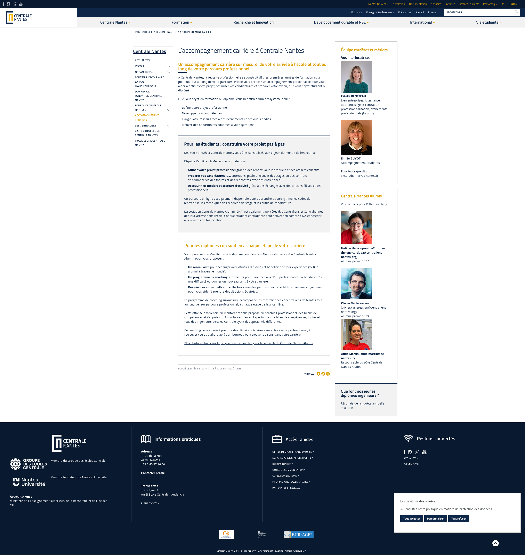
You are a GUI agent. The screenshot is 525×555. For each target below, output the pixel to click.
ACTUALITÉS (142, 60)
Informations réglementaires (290, 481)
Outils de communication (288, 469)
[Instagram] (8, 4)
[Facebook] (318, 374)
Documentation (418, 4)
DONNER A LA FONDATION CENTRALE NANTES (148, 96)
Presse (432, 12)
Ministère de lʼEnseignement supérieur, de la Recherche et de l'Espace (58, 501)
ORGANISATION (144, 72)
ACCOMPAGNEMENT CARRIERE (196, 32)
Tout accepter (411, 519)
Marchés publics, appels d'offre (291, 457)
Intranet (450, 4)
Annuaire (436, 4)
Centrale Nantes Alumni (218, 211)
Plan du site (248, 551)
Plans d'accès (149, 503)
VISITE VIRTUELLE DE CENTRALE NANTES (147, 133)
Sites (514, 4)
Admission (399, 4)
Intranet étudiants (469, 4)
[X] (323, 373)
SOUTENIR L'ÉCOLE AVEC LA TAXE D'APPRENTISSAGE (149, 82)
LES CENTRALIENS (145, 125)
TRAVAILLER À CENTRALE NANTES (150, 143)
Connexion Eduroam (284, 475)
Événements (411, 464)
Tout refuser (458, 519)
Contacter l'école (153, 473)
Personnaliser (435, 519)
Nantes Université (378, 4)
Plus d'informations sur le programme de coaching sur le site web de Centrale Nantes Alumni (248, 343)
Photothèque (490, 4)
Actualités (410, 458)
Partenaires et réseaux (286, 487)
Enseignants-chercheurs (380, 12)
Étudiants (356, 12)
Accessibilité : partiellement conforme (282, 551)
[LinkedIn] (14, 4)
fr (503, 4)
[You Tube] (21, 4)
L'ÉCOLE (140, 66)
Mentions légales (228, 551)
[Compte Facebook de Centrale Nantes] (3, 4)
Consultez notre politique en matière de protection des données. (448, 509)
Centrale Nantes (166, 32)
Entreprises (404, 12)
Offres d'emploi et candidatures (292, 451)
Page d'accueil (143, 32)
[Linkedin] (328, 374)
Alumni (420, 12)
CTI (12, 505)
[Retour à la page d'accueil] (38, 17)
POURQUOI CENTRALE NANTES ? (148, 108)
